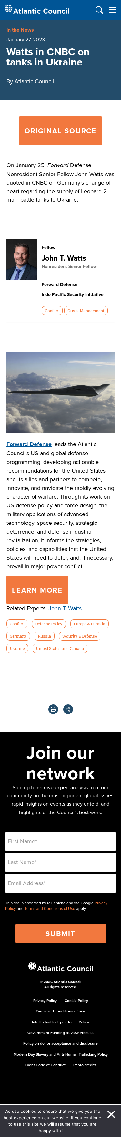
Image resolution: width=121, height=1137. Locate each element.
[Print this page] (53, 709)
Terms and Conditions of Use (50, 908)
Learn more (37, 590)
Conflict (52, 310)
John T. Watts (64, 258)
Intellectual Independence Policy (60, 1022)
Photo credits (84, 1065)
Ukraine (17, 648)
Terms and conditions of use (60, 1011)
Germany (18, 636)
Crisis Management (85, 310)
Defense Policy (48, 623)
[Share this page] (68, 709)
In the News (20, 30)
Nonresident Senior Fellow (69, 266)
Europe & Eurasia (89, 623)
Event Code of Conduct (45, 1065)
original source (60, 130)
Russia (44, 636)
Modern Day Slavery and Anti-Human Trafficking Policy (61, 1054)
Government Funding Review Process (60, 1032)
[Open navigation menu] (112, 10)
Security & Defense (79, 636)
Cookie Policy (76, 1000)
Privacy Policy (45, 1000)
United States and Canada (60, 648)
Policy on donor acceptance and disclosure (60, 1043)
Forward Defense (29, 444)
